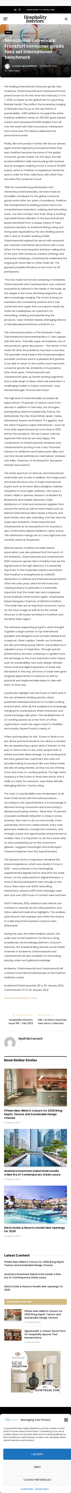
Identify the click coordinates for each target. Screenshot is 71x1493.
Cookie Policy (27, 1488)
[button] (66, 1420)
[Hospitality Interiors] (35, 18)
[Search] (66, 19)
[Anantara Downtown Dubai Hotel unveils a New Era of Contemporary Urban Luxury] (35, 1148)
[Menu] (5, 19)
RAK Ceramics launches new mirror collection (52, 1021)
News (8, 32)
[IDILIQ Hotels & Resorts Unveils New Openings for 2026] (35, 1204)
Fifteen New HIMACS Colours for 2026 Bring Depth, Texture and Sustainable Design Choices (33, 1114)
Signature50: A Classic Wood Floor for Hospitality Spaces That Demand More (45, 1334)
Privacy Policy (42, 1488)
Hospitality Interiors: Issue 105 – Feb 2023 (21, 1021)
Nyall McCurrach (26, 66)
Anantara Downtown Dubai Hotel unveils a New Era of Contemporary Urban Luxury (32, 1172)
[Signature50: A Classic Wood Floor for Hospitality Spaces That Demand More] (12, 1334)
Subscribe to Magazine (41, 9)
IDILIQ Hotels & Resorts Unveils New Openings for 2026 (34, 1229)
